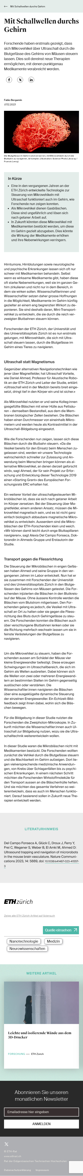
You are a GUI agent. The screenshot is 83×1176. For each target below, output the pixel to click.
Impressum (42, 1170)
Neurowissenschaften (27, 948)
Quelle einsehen (58, 930)
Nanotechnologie (23, 941)
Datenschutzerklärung (17, 1170)
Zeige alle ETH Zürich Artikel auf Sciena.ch (29, 915)
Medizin (53, 941)
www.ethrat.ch (12, 1156)
